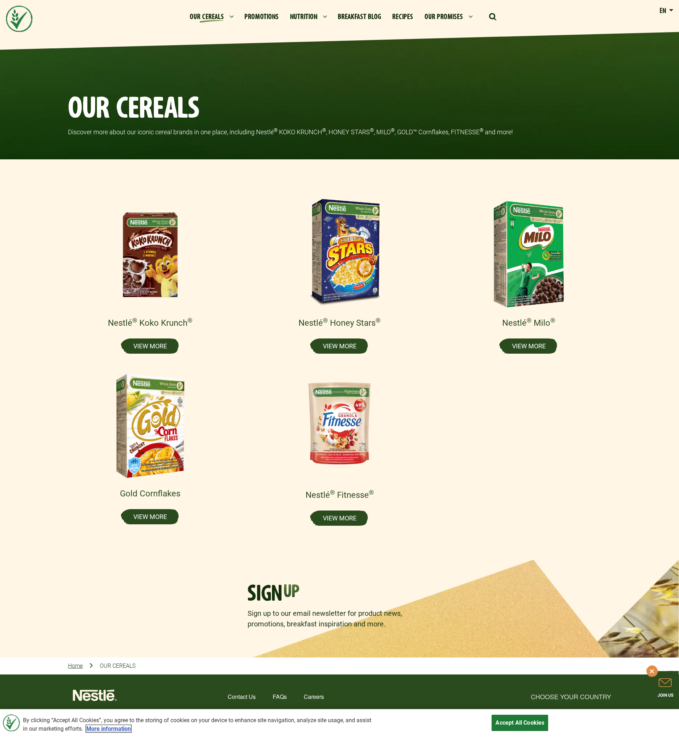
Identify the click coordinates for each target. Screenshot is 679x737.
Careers (314, 696)
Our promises (443, 17)
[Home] (95, 697)
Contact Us (242, 696)
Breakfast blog (359, 17)
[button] (493, 17)
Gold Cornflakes (150, 494)
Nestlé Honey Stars (339, 323)
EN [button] (663, 10)
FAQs (280, 696)
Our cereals (207, 17)
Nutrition (303, 17)
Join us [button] (665, 695)
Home (75, 665)
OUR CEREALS (117, 665)
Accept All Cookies (519, 722)
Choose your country (571, 696)
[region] (339, 723)
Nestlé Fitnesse (340, 495)
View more (150, 346)
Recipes (402, 17)
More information (108, 728)
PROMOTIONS (261, 17)
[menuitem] (211, 17)
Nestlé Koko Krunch (150, 323)
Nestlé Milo (528, 323)
